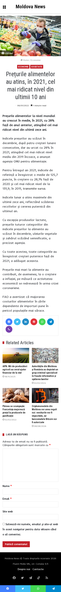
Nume (7, 486)
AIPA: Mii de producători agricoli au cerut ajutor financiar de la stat (15, 369)
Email (7, 498)
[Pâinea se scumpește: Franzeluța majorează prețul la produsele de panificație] (16, 395)
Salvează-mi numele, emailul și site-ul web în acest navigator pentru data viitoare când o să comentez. (30, 529)
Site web (8, 511)
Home (26, 60)
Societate (36, 66)
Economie (36, 60)
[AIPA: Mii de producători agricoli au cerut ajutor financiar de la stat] (16, 355)
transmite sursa (34, 188)
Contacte (38, 569)
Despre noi (24, 569)
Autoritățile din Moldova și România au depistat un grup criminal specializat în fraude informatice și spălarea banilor (45, 373)
